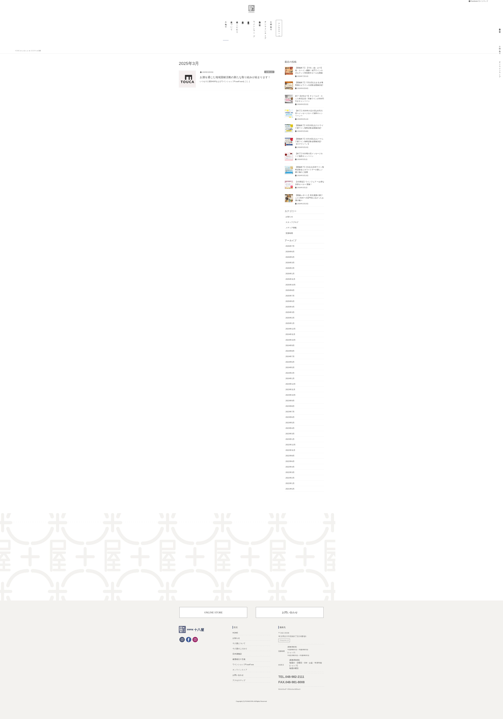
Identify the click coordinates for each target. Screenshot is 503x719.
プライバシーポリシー (293, 689)
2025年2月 (290, 318)
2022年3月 (290, 472)
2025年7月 (290, 296)
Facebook (474, 1)
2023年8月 (290, 406)
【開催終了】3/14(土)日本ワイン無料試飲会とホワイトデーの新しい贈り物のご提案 (309, 169)
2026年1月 (290, 274)
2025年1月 (290, 323)
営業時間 (289, 233)
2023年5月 (290, 423)
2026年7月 (290, 246)
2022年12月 (291, 445)
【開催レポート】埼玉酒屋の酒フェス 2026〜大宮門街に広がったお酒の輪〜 (309, 197)
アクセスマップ (239, 680)
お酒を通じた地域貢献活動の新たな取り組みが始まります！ (235, 77)
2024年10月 (291, 340)
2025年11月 (290, 279)
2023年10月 (291, 395)
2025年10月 (291, 285)
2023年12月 (291, 384)
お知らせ (269, 72)
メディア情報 (291, 228)
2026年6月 (290, 252)
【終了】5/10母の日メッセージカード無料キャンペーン (309, 154)
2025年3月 (290, 312)
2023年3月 (290, 434)
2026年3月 (290, 263)
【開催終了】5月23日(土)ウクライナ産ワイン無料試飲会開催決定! (309, 126)
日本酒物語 (237, 654)
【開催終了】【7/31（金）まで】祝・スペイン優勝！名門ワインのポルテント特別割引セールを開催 (309, 70)
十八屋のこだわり (240, 649)
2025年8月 (290, 290)
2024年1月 (290, 378)
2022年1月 (290, 483)
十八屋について (239, 643)
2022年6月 (290, 461)
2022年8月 (290, 456)
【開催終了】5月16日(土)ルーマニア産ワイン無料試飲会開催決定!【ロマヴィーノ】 (309, 141)
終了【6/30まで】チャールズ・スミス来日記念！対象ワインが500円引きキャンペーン (309, 98)
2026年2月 (290, 268)
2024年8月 (290, 351)
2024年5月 (290, 367)
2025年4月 (290, 307)
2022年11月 (290, 450)
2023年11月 (290, 389)
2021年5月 (290, 489)
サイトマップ (483, 1)
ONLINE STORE (213, 612)
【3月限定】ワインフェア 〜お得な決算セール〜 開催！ (309, 183)
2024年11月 (290, 334)
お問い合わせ (290, 612)
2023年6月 (290, 417)
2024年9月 (290, 345)
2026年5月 (290, 257)
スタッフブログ (292, 222)
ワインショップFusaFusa (243, 664)
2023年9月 (290, 401)
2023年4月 (290, 428)
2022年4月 (290, 467)
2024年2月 (290, 373)
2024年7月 (290, 356)
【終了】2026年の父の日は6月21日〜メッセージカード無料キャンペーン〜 (309, 113)
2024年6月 (290, 362)
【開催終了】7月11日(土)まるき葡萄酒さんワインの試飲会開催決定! (309, 83)
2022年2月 (290, 478)
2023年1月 (290, 439)
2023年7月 (290, 412)
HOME (235, 633)
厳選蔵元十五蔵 (239, 659)
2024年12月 (291, 329)
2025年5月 (290, 301)
